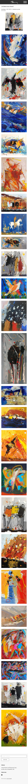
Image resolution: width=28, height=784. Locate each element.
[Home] (14, 2)
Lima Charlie (9, 778)
